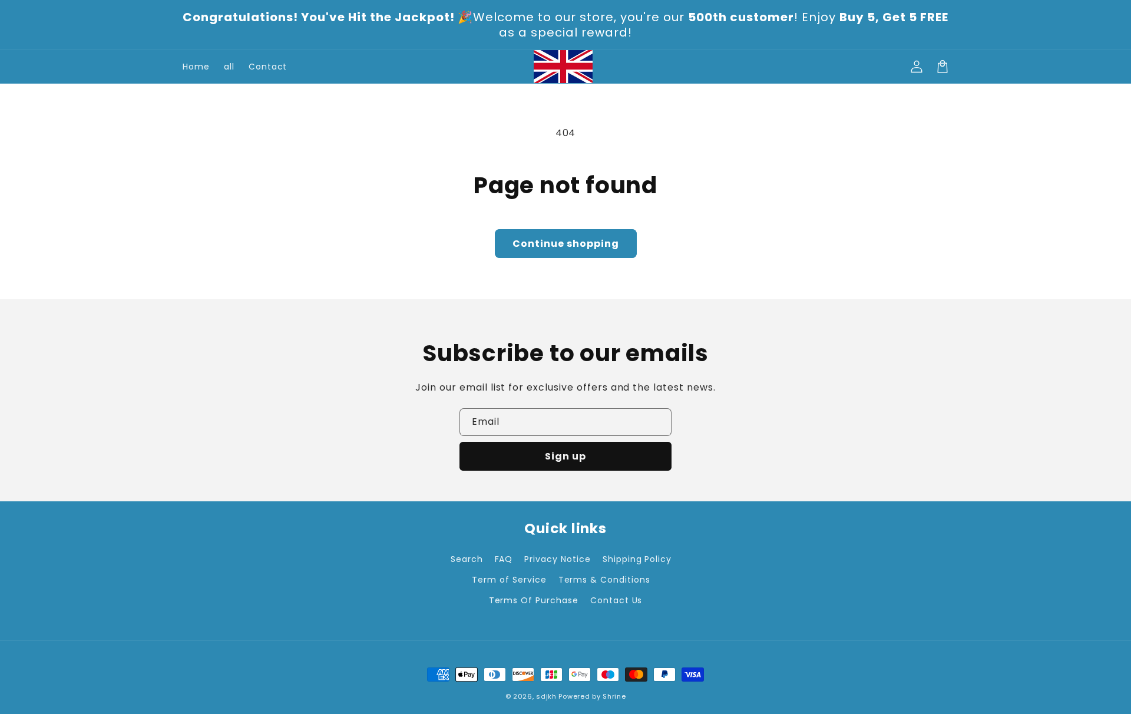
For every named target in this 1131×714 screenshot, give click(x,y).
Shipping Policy (637, 559)
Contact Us (616, 600)
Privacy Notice (557, 559)
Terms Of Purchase (533, 600)
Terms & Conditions (604, 580)
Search (467, 559)
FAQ (504, 559)
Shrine (614, 696)
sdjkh (546, 696)
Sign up (565, 456)
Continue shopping (565, 243)
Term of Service (509, 580)
